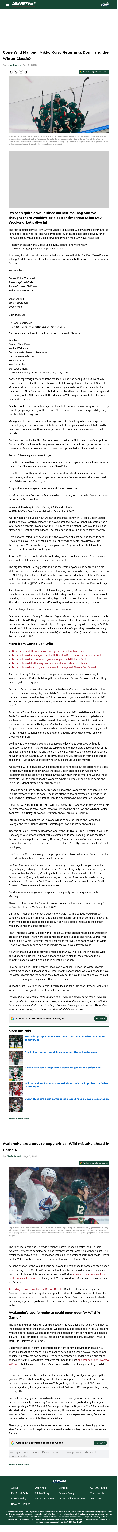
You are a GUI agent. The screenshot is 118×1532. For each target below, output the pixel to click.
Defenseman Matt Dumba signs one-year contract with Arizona (48, 651)
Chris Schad (14, 1156)
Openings (40, 1487)
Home (12, 1118)
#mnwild (14, 270)
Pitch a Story (42, 1493)
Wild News (23, 1118)
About (14, 1487)
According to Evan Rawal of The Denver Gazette (36, 1289)
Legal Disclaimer (44, 1498)
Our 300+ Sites (98, 1487)
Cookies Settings (20, 1503)
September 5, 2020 (54, 248)
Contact (63, 1487)
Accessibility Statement (72, 1498)
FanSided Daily (19, 1493)
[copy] (26, 72)
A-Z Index (95, 1498)
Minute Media (18, 1511)
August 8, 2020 (60, 372)
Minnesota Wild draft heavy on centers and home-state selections (49, 663)
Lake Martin (14, 65)
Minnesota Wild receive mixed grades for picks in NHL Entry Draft (49, 659)
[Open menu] (7, 4)
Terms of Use (97, 1493)
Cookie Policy (18, 1498)
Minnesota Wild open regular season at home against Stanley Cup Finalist (54, 667)
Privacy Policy (66, 1493)
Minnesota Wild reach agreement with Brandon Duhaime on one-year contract (56, 655)
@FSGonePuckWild (62, 507)
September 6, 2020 (46, 907)
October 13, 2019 (55, 326)
